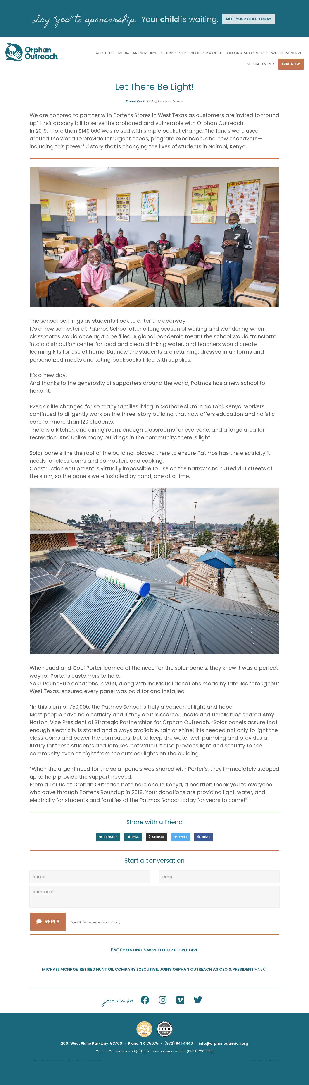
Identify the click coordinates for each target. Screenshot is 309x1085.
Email (135, 837)
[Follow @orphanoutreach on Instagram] (162, 1000)
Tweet (182, 837)
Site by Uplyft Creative (263, 1060)
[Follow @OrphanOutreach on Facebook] (144, 1000)
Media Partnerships (137, 53)
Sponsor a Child (207, 53)
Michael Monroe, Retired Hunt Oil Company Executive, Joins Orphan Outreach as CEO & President (154, 969)
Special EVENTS (261, 64)
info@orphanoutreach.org (223, 1043)
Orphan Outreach (57, 1060)
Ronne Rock (135, 101)
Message (157, 837)
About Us (105, 53)
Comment (110, 837)
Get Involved (173, 53)
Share (205, 837)
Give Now (291, 64)
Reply (52, 921)
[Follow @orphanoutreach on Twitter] (198, 1000)
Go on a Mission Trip (247, 53)
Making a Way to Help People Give (154, 950)
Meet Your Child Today (248, 19)
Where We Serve (286, 53)
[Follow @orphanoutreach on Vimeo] (180, 1000)
